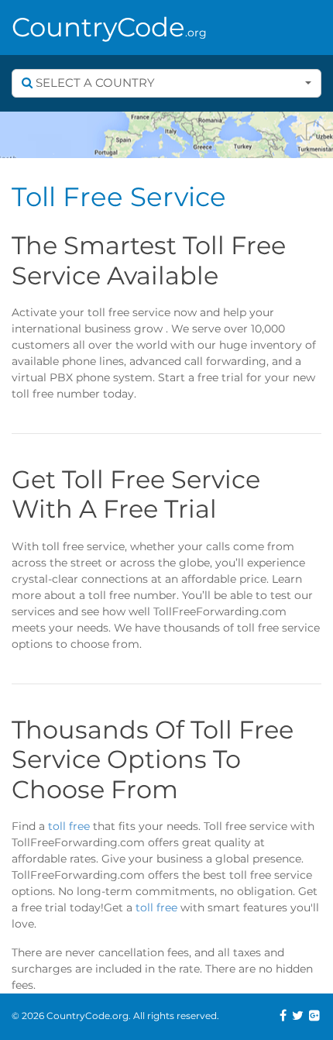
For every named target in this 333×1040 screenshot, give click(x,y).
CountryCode (109, 27)
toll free (69, 826)
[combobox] (166, 83)
